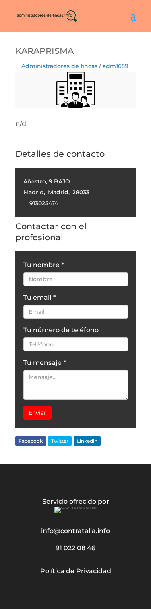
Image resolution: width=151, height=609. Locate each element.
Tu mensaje (44, 362)
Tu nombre (43, 265)
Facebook (31, 441)
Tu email (39, 297)
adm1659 (115, 66)
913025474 (43, 203)
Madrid (33, 192)
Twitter (59, 441)
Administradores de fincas (59, 66)
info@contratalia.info (75, 531)
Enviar (37, 412)
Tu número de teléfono (61, 330)
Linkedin (87, 441)
